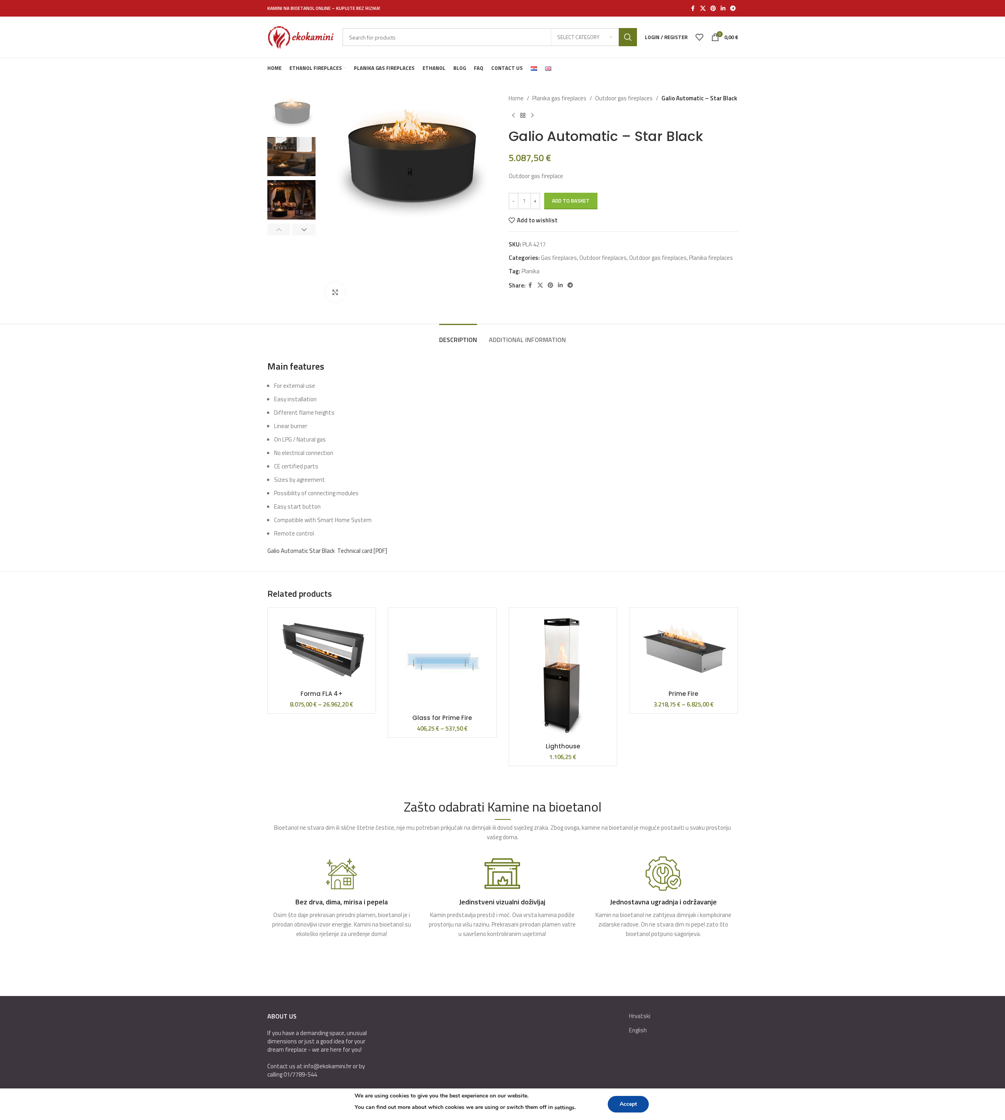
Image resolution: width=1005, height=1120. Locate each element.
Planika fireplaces (711, 257)
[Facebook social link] (693, 8)
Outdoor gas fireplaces (624, 98)
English (638, 1030)
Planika (530, 271)
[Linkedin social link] (723, 8)
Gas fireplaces (559, 257)
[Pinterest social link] (713, 8)
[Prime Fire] (683, 650)
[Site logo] (300, 36)
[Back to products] (523, 115)
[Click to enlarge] (335, 292)
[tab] (458, 336)
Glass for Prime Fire (442, 718)
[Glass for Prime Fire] (442, 662)
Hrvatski (639, 1015)
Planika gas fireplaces (559, 98)
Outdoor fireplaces (603, 257)
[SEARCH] (628, 37)
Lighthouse (563, 746)
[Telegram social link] (733, 8)
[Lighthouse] (563, 676)
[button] (279, 229)
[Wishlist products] (699, 37)
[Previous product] (513, 115)
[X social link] (703, 8)
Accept (628, 1104)
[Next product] (532, 115)
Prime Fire (683, 694)
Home (516, 98)
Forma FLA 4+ (322, 694)
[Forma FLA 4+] (322, 650)
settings (564, 1107)
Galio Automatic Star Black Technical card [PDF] (327, 550)
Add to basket (571, 201)
